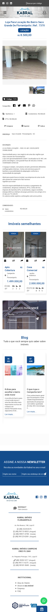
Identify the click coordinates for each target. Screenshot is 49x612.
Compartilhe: (7, 106)
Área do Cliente (23, 583)
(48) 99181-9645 (22, 565)
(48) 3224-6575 (25, 529)
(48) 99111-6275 (22, 562)
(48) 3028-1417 (22, 560)
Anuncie (25, 585)
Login (44, 13)
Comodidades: (8, 205)
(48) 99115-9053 (22, 531)
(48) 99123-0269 (22, 536)
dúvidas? (22, 507)
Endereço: (6, 134)
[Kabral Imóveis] (25, 12)
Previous (5, 62)
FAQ (19, 591)
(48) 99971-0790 (22, 534)
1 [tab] (23, 82)
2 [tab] (24, 82)
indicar (42, 126)
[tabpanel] (25, 62)
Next (44, 62)
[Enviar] (37, 318)
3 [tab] (25, 82)
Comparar (9, 126)
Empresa (20, 588)
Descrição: (7, 145)
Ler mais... (9, 414)
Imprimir (26, 126)
